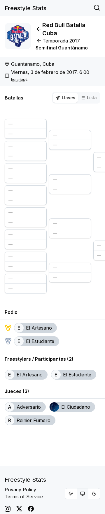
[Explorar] (96, 8)
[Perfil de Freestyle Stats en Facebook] (31, 509)
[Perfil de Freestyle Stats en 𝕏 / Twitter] (19, 509)
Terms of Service (24, 496)
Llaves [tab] (68, 97)
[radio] (71, 493)
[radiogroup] (82, 493)
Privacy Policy (20, 489)
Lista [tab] (92, 97)
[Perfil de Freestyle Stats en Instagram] (7, 509)
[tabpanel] (52, 203)
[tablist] (76, 98)
